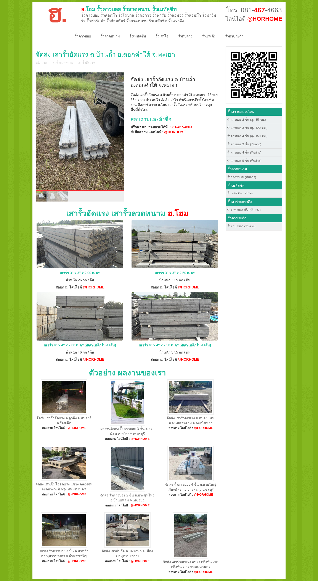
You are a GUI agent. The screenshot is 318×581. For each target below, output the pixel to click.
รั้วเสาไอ (162, 36)
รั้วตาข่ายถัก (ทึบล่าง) (241, 226)
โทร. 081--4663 (254, 10)
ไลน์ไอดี (254, 19)
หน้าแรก (41, 62)
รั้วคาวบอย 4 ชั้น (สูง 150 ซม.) (247, 136)
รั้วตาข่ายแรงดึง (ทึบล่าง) (244, 209)
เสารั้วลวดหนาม (62, 62)
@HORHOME (175, 132)
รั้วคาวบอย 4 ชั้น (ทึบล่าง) (244, 152)
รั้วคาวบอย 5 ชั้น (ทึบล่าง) (244, 160)
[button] (254, 74)
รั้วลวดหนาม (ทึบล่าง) (241, 177)
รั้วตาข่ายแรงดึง (240, 201)
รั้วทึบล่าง (185, 36)
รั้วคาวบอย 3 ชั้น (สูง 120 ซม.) (247, 128)
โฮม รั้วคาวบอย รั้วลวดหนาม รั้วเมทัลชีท (129, 9)
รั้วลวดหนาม (110, 36)
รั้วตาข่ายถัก (234, 36)
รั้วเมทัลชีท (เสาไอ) (240, 193)
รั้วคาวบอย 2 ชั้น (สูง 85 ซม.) (246, 119)
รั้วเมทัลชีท (137, 36)
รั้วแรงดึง (208, 36)
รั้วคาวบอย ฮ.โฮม (241, 112)
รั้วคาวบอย (83, 36)
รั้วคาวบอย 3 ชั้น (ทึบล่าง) (244, 144)
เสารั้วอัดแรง (86, 62)
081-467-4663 (181, 127)
